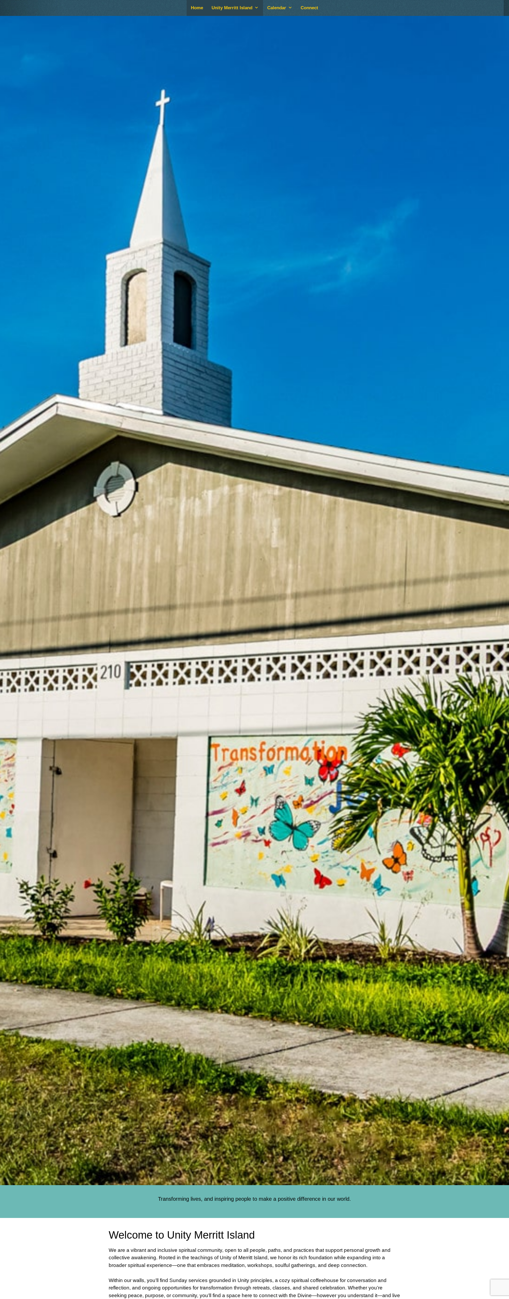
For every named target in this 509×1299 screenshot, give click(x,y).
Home (197, 7)
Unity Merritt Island (232, 7)
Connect (309, 7)
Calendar (276, 7)
